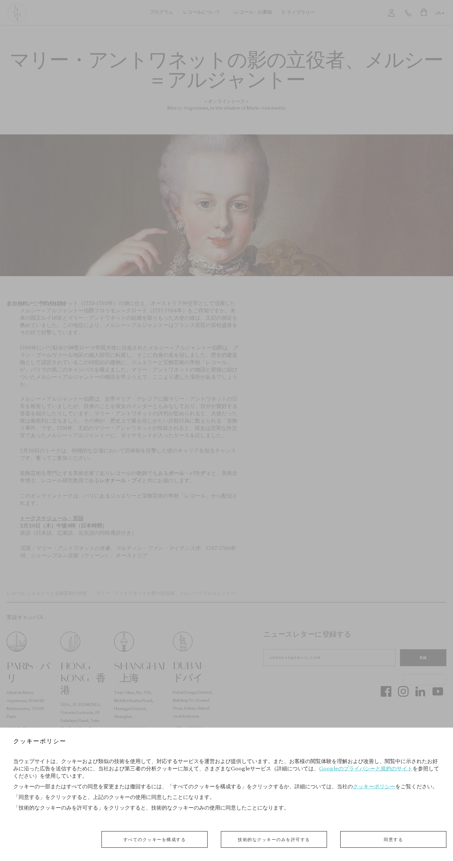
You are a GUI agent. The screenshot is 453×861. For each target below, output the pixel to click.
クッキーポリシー (374, 786)
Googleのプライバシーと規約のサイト (366, 768)
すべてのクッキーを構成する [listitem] (154, 839)
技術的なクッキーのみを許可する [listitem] (274, 839)
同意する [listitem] (393, 839)
